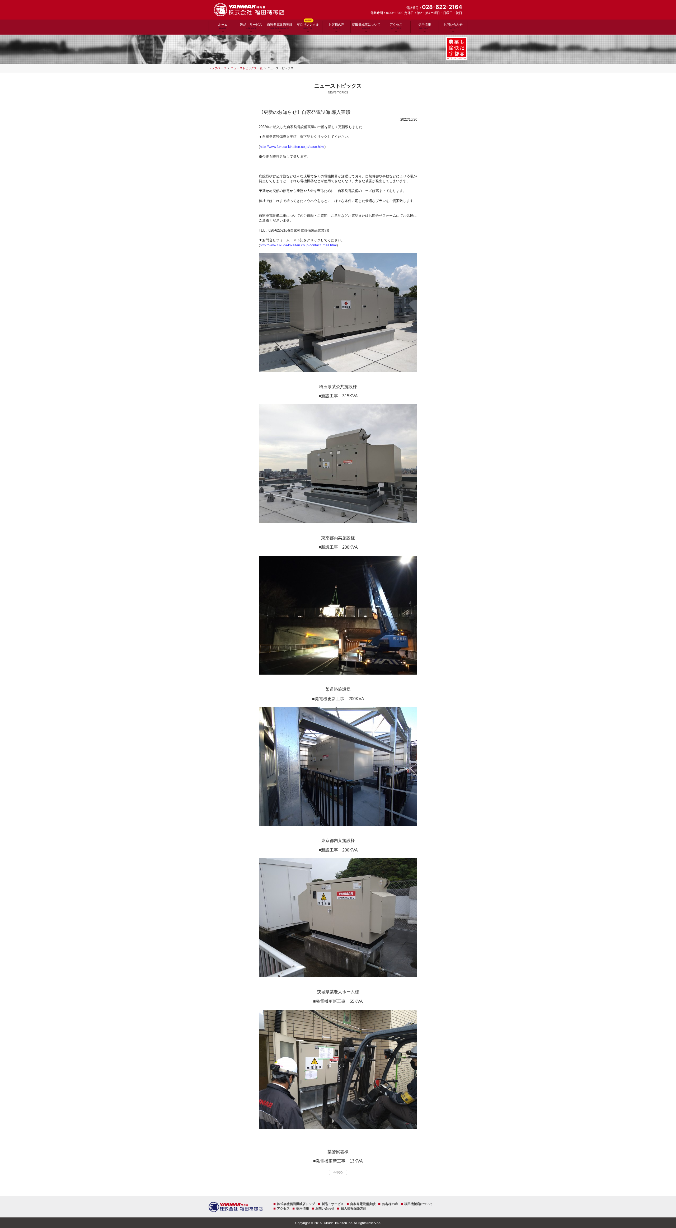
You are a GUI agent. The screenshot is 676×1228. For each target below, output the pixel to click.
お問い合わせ (453, 26)
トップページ (217, 68)
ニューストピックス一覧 (247, 68)
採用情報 (424, 26)
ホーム (223, 26)
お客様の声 (336, 26)
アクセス (396, 26)
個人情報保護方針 (353, 1208)
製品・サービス (251, 26)
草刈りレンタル (308, 25)
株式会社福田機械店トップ (296, 1204)
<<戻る (338, 1172)
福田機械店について (366, 26)
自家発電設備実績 (279, 26)
